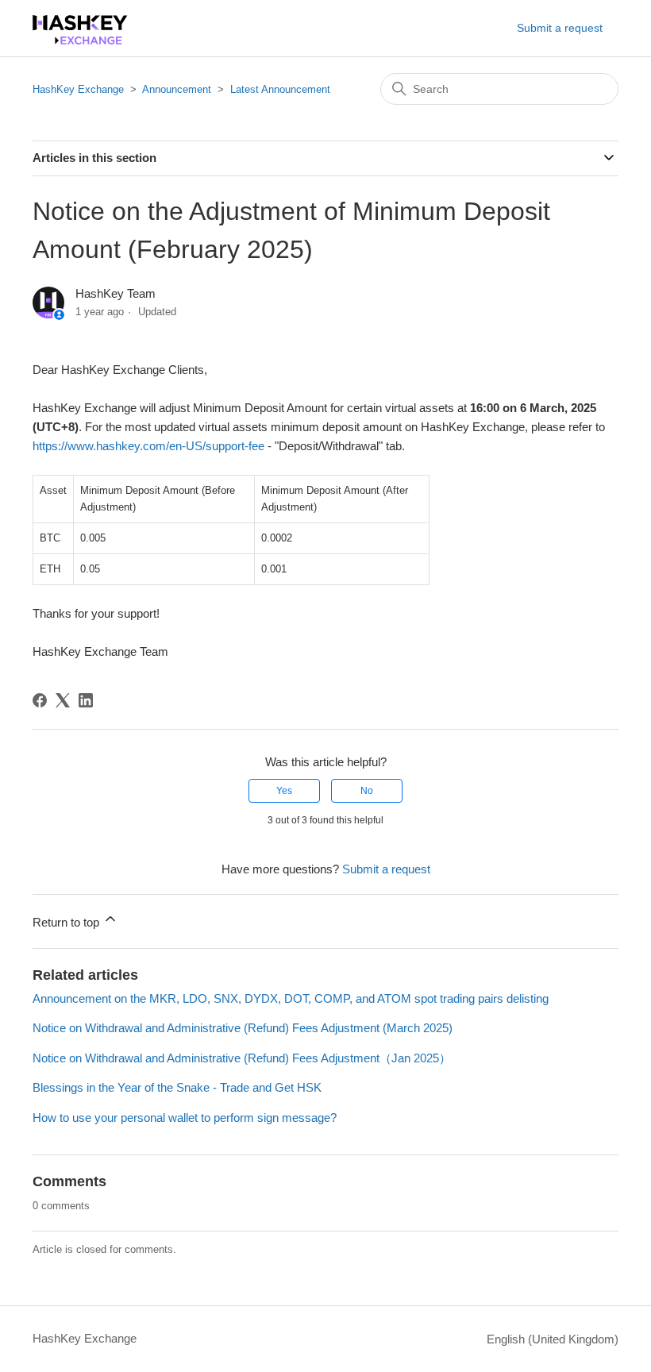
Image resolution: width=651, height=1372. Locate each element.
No (366, 790)
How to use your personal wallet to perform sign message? (185, 1117)
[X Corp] (63, 700)
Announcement (176, 89)
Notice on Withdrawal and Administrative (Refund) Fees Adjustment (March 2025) (243, 1028)
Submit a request (560, 27)
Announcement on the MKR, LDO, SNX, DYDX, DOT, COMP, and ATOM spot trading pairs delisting (291, 998)
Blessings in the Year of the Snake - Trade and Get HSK (177, 1087)
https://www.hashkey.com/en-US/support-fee (148, 446)
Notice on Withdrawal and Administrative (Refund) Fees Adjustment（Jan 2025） (242, 1058)
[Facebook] (40, 700)
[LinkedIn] (86, 700)
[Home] (80, 40)
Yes (284, 790)
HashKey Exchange (78, 89)
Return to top (67, 922)
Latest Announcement (280, 89)
